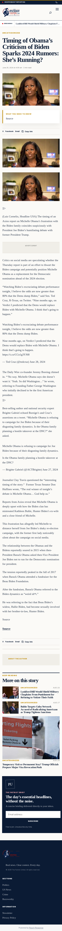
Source (6, 628)
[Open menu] (57, 12)
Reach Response (36, 928)
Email (17, 131)
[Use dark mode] (56, 2)
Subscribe (33, 821)
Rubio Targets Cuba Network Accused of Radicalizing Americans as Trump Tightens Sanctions (39, 709)
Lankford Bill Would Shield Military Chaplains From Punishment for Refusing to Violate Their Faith (38, 23)
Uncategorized (11, 33)
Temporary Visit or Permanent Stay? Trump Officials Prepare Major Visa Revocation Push (30, 766)
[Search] (50, 12)
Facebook (9, 131)
